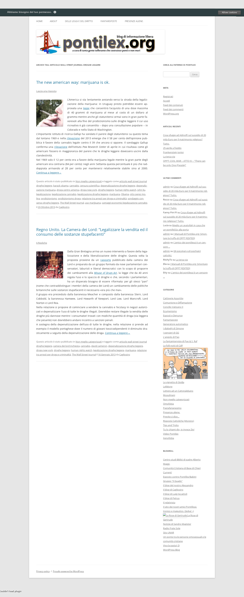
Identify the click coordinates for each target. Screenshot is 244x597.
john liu (141, 189)
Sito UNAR (168, 532)
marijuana (114, 194)
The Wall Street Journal (72, 202)
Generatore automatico (175, 324)
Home (39, 21)
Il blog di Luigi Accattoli (175, 494)
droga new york (88, 189)
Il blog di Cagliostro (173, 489)
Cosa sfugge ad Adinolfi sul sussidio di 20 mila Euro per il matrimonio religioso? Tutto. (184, 139)
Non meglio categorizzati (89, 181)
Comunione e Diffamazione (177, 302)
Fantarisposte (109, 21)
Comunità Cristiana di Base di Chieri (182, 468)
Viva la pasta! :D (171, 545)
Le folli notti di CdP (173, 345)
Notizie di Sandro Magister (177, 524)
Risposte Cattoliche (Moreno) (178, 421)
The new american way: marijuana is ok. (73, 82)
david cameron (99, 346)
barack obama (60, 185)
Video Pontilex (170, 433)
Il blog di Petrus (171, 498)
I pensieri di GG (171, 332)
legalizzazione (43, 194)
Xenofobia (168, 438)
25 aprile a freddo (172, 148)
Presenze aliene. (134, 21)
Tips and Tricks (171, 425)
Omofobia (168, 403)
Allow (229, 12)
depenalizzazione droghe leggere (118, 185)
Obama (125, 194)
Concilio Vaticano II (173, 307)
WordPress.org (171, 113)
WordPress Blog (171, 549)
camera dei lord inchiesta (66, 346)
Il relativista (169, 502)
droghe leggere (106, 189)
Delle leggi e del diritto (79, 21)
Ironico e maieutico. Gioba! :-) (178, 511)
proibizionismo (49, 198)
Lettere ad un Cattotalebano (178, 390)
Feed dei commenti (173, 109)
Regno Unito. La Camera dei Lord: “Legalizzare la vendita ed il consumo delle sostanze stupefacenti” (92, 232)
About (53, 21)
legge (86, 108)
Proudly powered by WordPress (68, 571)
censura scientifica (89, 185)
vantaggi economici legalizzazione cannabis (124, 202)
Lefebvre (167, 386)
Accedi (166, 100)
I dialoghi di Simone (173, 328)
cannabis (74, 185)
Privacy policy (43, 571)
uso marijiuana (93, 202)
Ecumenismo (170, 311)
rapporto (105, 260)
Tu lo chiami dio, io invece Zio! (178, 429)
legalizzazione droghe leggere (92, 194)
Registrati (168, 96)
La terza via (169, 156)
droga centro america (68, 189)
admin (166, 186)
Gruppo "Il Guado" (173, 481)
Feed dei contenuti (173, 105)
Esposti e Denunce (173, 315)
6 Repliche (41, 242)
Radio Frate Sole (171, 528)
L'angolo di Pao (171, 337)
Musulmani (169, 395)
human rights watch (125, 189)
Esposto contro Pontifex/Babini (179, 476)
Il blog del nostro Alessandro (178, 485)
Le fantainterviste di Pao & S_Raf (180, 341)
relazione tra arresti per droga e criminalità (104, 198)
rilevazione (73, 138)
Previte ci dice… (171, 416)
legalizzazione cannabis (64, 194)
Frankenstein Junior (173, 152)
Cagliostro (64, 207)
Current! (167, 472)
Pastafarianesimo (172, 408)
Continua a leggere (48, 172)
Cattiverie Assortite (173, 298)
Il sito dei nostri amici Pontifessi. (180, 506)
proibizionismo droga (69, 198)
